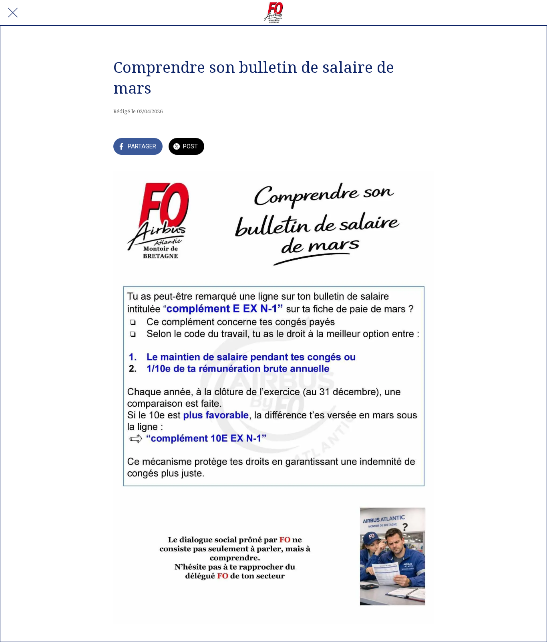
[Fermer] (13, 13)
